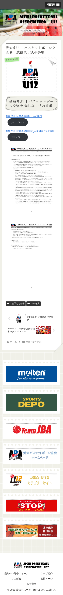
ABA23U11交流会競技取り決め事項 (24, 116)
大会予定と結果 (17, 303)
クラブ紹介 (46, 573)
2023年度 (35, 303)
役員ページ (46, 578)
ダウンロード (17, 122)
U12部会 (16, 578)
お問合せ (31, 583)
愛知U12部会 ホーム (16, 573)
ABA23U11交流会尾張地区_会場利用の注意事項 (30, 131)
